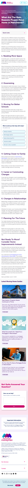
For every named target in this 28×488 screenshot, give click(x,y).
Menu (24, 2)
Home (2, 10)
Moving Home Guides (11, 10)
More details (10, 485)
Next (14, 406)
